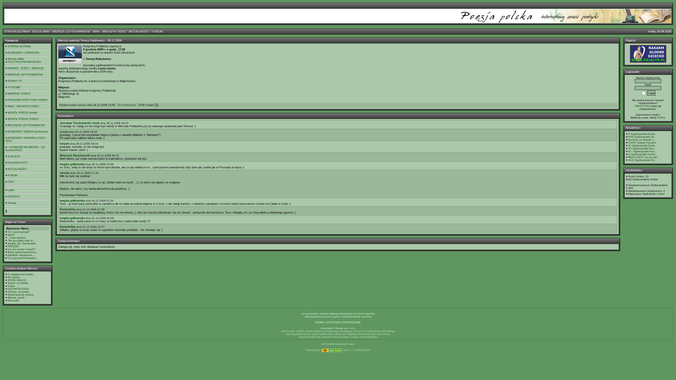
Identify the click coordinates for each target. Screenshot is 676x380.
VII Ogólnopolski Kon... (642, 148)
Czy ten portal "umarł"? (22, 249)
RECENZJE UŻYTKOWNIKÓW (26, 125)
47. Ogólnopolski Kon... (642, 151)
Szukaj (12, 202)
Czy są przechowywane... (23, 257)
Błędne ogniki (16, 297)
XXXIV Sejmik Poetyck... (643, 142)
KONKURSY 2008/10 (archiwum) (28, 131)
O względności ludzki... (21, 274)
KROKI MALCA (17, 280)
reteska (81, 104)
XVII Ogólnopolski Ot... (642, 136)
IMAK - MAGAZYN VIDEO (109, 31)
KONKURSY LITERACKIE (23, 52)
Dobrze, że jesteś (18, 291)
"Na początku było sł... (21, 240)
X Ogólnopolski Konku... (643, 133)
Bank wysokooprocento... (23, 252)
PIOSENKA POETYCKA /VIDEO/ (28, 99)
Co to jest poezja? (19, 231)
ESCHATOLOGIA (18, 288)
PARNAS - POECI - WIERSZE (26, 68)
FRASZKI (13, 246)
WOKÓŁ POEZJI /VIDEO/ (23, 118)
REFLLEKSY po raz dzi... (643, 157)
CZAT (11, 181)
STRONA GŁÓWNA (17, 31)
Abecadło (13, 300)
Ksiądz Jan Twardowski (22, 243)
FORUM (157, 31)
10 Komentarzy (127, 104)
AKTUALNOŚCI (139, 31)
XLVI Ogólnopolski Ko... (642, 160)
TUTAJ (661, 117)
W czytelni (14, 277)
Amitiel (661, 193)
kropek (64, 143)
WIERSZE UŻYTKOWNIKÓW (71, 31)
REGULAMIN (40, 31)
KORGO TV (15, 80)
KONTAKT (14, 196)
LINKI (11, 190)
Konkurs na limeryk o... (642, 139)
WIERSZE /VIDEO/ (19, 93)
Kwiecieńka (68, 209)
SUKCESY (14, 156)
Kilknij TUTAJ (642, 105)
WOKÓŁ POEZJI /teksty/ (22, 112)
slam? (11, 234)
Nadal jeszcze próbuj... (21, 294)
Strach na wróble (18, 283)
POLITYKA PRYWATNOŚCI (24, 61)
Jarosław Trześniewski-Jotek (80, 123)
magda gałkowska (72, 164)
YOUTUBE (14, 87)
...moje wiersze (17, 237)
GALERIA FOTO (17, 162)
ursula (64, 131)
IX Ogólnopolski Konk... (642, 145)
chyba (11, 285)
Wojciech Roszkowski (75, 155)
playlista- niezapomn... (21, 255)
